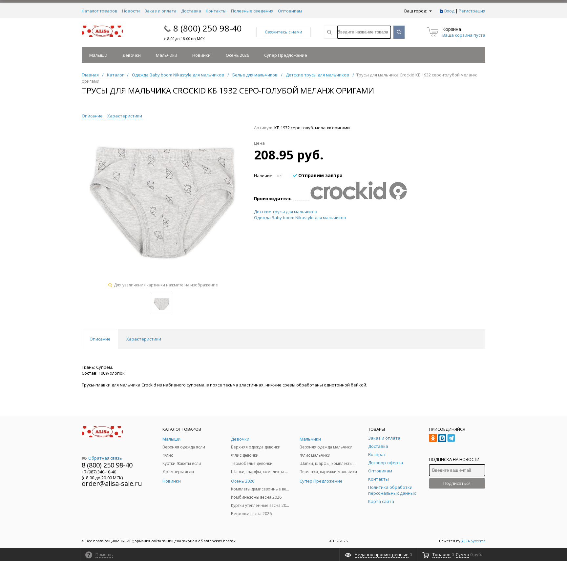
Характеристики (124, 116)
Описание (92, 116)
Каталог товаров (99, 11)
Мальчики (166, 55)
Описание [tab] (100, 339)
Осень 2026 (237, 55)
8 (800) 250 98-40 (207, 28)
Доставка (191, 11)
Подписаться (457, 483)
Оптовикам (290, 11)
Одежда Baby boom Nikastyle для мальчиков (300, 217)
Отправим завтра (320, 175)
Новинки (201, 55)
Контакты (216, 11)
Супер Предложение (285, 55)
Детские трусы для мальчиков (285, 212)
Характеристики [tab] (143, 339)
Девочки (131, 55)
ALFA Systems (473, 540)
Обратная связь (105, 458)
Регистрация (472, 11)
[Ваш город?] (430, 11)
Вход (449, 11)
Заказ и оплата (160, 11)
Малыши (98, 55)
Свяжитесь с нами (283, 32)
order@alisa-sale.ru (112, 483)
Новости (131, 11)
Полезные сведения (252, 11)
